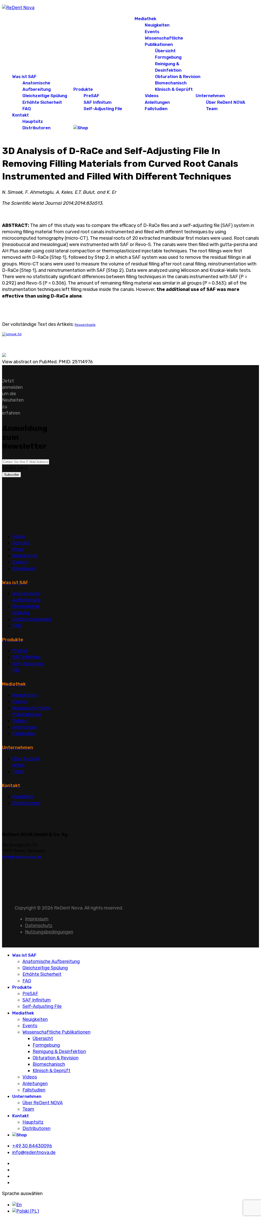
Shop (17, 549)
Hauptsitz (32, 121)
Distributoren (36, 127)
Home (18, 536)
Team (212, 108)
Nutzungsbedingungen (49, 932)
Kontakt (20, 115)
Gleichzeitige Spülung (44, 95)
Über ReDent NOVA (225, 102)
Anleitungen (157, 102)
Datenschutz (39, 925)
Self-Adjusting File (103, 108)
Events (152, 31)
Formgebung (168, 57)
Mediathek (145, 18)
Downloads (24, 568)
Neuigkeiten (157, 25)
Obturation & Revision (177, 76)
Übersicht (165, 50)
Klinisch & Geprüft (174, 89)
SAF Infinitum (98, 102)
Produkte (83, 89)
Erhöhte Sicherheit (42, 102)
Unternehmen (210, 95)
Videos (152, 95)
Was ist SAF (24, 76)
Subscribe (11, 475)
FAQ (26, 108)
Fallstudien (156, 108)
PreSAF (91, 95)
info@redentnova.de (22, 857)
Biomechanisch (171, 82)
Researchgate (85, 325)
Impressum (36, 919)
